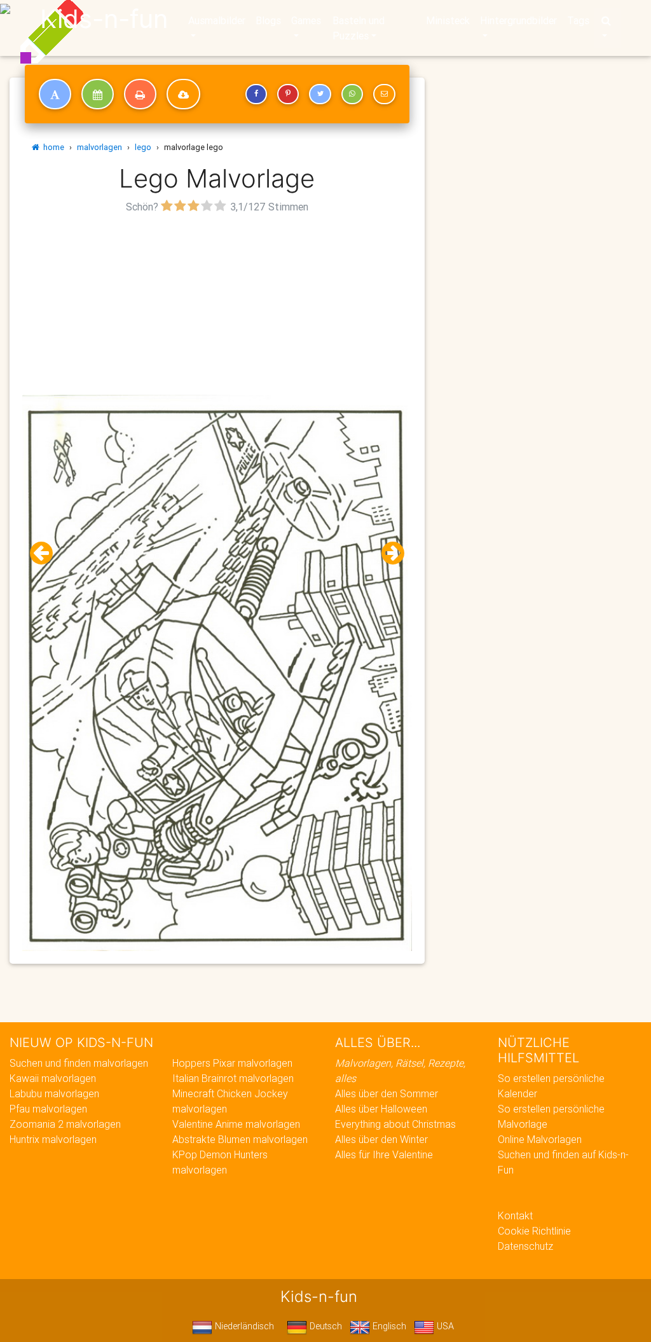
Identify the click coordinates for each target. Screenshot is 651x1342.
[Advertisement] (217, 306)
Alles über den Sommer (386, 1093)
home (51, 147)
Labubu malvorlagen (54, 1093)
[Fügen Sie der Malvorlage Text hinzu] (55, 94)
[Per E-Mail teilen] (384, 94)
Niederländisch (243, 1326)
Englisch (388, 1326)
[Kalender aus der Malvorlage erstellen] (97, 94)
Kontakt (515, 1215)
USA (444, 1326)
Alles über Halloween (381, 1108)
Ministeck (448, 20)
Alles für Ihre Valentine (384, 1154)
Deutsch (324, 1326)
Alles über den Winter (381, 1139)
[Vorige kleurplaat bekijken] (46, 553)
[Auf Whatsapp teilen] (352, 94)
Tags (578, 20)
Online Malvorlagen (540, 1139)
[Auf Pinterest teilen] (288, 94)
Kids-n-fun (104, 19)
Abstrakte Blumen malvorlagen (240, 1139)
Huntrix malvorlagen (53, 1139)
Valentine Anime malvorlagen (236, 1124)
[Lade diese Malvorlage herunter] (183, 94)
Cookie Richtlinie (534, 1230)
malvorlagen (99, 147)
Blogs (268, 20)
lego (143, 147)
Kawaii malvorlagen (53, 1078)
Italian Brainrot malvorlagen (233, 1078)
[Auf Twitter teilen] (320, 94)
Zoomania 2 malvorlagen (65, 1124)
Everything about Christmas (395, 1124)
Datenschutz (525, 1246)
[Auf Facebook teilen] (256, 94)
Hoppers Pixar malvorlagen (232, 1063)
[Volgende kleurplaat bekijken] (387, 553)
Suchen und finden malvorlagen (79, 1063)
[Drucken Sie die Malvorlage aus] (140, 94)
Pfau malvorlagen (48, 1108)
